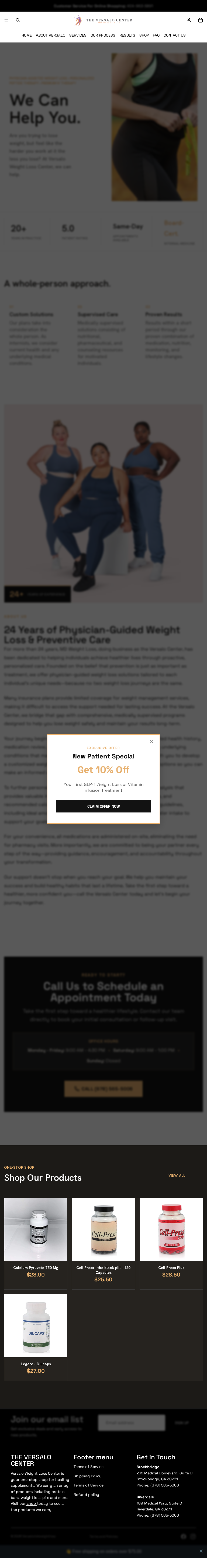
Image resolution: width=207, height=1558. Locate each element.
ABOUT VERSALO (50, 35)
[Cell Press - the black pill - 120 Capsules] (103, 1229)
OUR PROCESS (103, 35)
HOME (27, 35)
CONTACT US (175, 35)
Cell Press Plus (171, 1267)
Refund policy (86, 1494)
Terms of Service (89, 1466)
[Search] (18, 20)
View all (176, 1175)
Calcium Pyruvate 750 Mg (35, 1267)
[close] (201, 1551)
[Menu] (6, 20)
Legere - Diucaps (36, 1363)
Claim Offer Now (103, 806)
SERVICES (78, 35)
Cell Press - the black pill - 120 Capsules (103, 1270)
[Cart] (200, 20)
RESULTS (127, 35)
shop (31, 1503)
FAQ (156, 35)
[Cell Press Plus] (171, 1229)
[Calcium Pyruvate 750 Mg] (35, 1229)
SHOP (144, 35)
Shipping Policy (88, 1476)
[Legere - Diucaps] (35, 1325)
